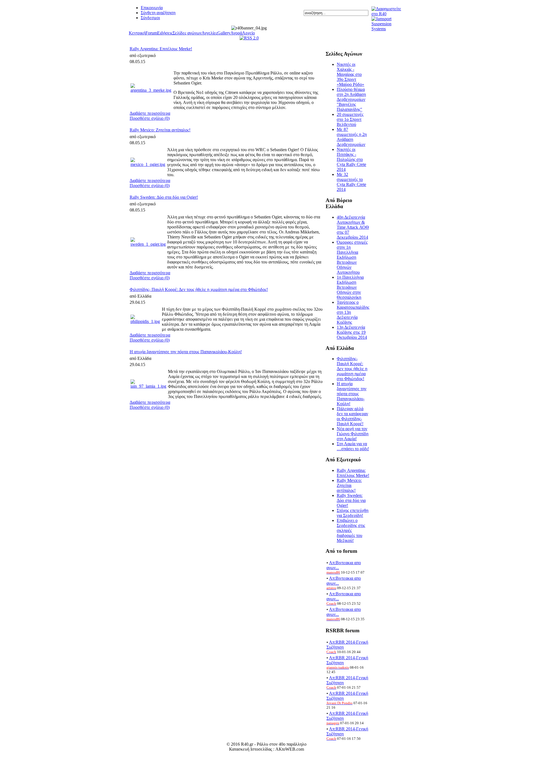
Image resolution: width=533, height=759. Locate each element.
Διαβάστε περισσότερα (150, 113)
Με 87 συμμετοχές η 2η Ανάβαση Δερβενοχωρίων (352, 137)
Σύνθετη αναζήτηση (158, 12)
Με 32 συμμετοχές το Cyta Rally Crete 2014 (351, 182)
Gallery (223, 33)
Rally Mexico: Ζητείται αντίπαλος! (160, 130)
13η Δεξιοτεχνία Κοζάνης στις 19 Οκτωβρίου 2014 (352, 332)
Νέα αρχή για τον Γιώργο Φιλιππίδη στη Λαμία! (352, 433)
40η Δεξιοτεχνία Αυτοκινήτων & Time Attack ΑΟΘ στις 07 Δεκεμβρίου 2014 (353, 227)
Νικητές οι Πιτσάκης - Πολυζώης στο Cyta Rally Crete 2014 (351, 159)
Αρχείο (248, 33)
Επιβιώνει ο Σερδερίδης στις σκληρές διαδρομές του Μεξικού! (351, 530)
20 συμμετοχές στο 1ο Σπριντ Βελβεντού (350, 119)
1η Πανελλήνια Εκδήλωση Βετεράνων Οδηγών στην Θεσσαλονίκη (350, 287)
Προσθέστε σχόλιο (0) (150, 118)
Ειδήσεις (165, 33)
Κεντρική (137, 33)
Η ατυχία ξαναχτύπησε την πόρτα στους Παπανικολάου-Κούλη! (186, 351)
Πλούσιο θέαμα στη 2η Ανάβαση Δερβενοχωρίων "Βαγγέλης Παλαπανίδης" (351, 99)
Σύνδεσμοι (150, 17)
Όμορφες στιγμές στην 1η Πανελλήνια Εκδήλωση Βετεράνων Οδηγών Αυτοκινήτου (352, 257)
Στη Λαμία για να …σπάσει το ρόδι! (353, 446)
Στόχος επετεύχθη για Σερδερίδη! (352, 513)
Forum (151, 33)
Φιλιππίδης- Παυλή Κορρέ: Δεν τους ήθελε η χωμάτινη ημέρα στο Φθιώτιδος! (199, 289)
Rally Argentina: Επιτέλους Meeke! (161, 48)
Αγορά (236, 33)
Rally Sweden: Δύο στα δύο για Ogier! (164, 197)
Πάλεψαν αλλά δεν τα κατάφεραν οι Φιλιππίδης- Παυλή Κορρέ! (352, 416)
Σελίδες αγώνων (187, 33)
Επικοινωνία (152, 7)
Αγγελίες (209, 33)
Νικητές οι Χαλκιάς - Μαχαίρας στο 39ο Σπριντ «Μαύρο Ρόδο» (350, 74)
